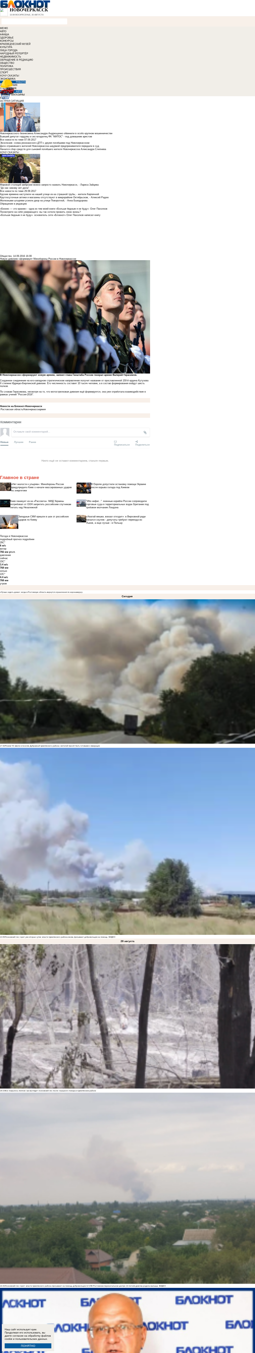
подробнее (28, 539)
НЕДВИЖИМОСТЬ (10, 56)
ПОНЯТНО (28, 1345)
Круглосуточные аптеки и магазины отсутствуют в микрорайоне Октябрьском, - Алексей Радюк (54, 197)
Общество (6, 256)
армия (42, 409)
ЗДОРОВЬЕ (7, 37)
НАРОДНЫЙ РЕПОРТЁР (14, 53)
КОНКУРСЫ (7, 40)
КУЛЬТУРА (6, 47)
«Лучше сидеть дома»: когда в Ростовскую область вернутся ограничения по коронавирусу (41, 592)
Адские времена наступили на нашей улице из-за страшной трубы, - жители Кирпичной (49, 194)
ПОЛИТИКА (6, 66)
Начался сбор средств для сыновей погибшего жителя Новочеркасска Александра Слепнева (53, 149)
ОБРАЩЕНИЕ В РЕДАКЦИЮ (16, 59)
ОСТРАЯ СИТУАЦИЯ (12, 101)
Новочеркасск (31, 409)
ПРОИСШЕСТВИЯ (10, 69)
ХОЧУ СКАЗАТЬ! (9, 75)
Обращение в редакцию (13, 203)
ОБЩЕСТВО (7, 63)
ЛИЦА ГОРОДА (9, 50)
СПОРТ (4, 72)
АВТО (3, 31)
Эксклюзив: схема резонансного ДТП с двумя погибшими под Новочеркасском (44, 142)
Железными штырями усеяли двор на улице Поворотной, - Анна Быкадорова (43, 200)
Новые (4, 442)
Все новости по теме (12, 139)
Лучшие (18, 442)
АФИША (4, 34)
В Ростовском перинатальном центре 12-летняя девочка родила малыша (124, 1286)
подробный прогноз (11, 539)
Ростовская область (12, 409)
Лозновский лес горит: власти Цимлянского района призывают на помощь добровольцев (45, 1286)
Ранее (32, 442)
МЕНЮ (4, 28)
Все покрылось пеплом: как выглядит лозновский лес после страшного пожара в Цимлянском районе (50, 1091)
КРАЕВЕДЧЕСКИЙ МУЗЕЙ (15, 44)
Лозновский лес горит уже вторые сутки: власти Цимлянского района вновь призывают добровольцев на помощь (56, 937)
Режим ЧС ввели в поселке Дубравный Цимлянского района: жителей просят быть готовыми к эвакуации (52, 746)
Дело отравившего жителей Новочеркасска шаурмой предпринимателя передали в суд (49, 146)
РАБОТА (21, 82)
